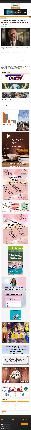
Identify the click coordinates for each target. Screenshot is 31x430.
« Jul (2, 412)
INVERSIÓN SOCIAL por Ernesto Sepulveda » (23, 105)
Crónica (9, 26)
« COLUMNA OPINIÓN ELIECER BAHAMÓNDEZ (8, 105)
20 (15, 408)
